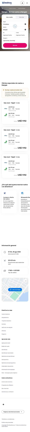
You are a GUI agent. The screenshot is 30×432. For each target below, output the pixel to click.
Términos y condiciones (8, 419)
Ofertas (4, 330)
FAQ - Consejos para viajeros (9, 373)
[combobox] (13, 24)
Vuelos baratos (6, 314)
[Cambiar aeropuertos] (15, 26)
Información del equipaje (8, 369)
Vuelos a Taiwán (12, 8)
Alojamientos (5, 317)
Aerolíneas (4, 349)
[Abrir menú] (27, 3)
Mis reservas (5, 388)
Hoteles (4, 324)
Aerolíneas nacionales (7, 353)
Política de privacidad (7, 422)
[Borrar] (25, 24)
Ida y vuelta (9, 17)
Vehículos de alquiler (7, 327)
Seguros (4, 334)
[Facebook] (3, 404)
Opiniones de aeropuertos (9, 363)
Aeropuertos (5, 359)
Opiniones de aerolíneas (8, 356)
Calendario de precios (7, 366)
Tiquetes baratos (6, 320)
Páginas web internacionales (11, 412)
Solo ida (21, 17)
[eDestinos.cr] (3, 8)
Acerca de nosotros (7, 381)
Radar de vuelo (5, 346)
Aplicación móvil (6, 343)
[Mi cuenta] (22, 3)
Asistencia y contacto (8, 391)
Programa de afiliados (7, 385)
